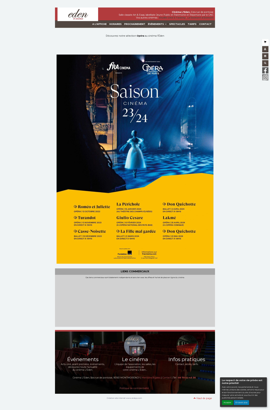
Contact (166, 377)
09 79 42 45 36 (187, 377)
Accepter (227, 402)
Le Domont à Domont (200, 17)
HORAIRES (115, 24)
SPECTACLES (177, 24)
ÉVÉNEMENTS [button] (156, 24)
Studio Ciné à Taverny (172, 17)
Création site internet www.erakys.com (124, 398)
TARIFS (192, 24)
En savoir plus (241, 402)
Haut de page (204, 398)
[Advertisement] (135, 302)
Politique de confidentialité (134, 388)
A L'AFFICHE (99, 24)
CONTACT (205, 24)
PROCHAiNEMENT (134, 24)
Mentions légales (151, 377)
